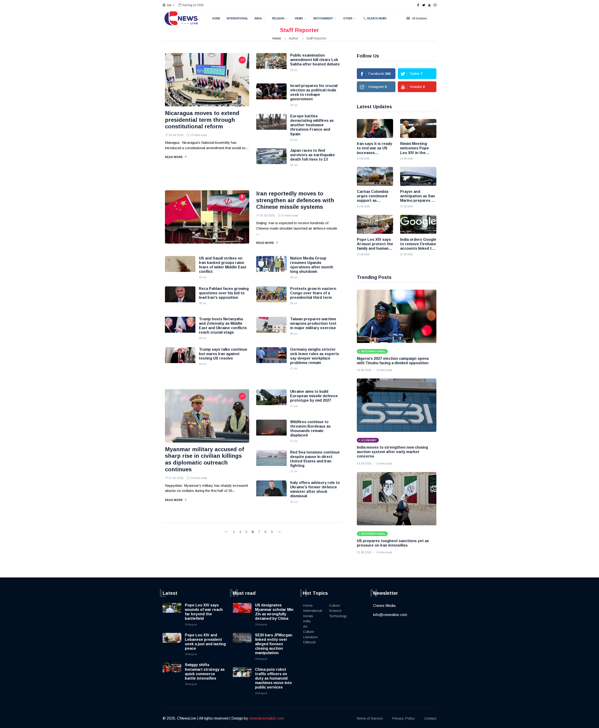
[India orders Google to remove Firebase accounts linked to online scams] (418, 224)
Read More (174, 157)
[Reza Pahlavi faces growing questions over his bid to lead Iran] (180, 298)
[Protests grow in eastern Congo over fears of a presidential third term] (271, 298)
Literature (310, 637)
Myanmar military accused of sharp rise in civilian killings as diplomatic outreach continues (204, 459)
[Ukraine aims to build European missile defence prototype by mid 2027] (271, 401)
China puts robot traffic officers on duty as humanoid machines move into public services (273, 678)
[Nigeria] (396, 316)
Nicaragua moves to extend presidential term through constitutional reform (202, 120)
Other (347, 18)
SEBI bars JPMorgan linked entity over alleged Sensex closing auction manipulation (273, 644)
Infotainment (323, 18)
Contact (430, 718)
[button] (168, 5)
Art (305, 626)
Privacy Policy (403, 718)
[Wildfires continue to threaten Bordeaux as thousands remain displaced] (271, 431)
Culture (308, 632)
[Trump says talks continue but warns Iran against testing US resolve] (180, 359)
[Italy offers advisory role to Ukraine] (271, 492)
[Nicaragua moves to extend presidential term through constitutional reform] (207, 79)
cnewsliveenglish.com (266, 718)
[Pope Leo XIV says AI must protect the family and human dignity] (375, 224)
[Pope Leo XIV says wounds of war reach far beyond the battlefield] (172, 612)
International (237, 18)
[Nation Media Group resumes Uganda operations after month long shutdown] (271, 267)
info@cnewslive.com (390, 615)
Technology (338, 616)
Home (216, 18)
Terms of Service (369, 718)
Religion (278, 18)
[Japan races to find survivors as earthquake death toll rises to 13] (271, 160)
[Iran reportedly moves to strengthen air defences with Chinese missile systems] (207, 217)
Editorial (309, 642)
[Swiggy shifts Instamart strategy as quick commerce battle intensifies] (172, 672)
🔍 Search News (375, 18)
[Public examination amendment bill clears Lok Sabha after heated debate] (271, 64)
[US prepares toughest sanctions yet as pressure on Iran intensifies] (396, 498)
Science (335, 611)
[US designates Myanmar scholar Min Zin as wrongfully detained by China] (242, 612)
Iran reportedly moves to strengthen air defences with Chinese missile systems (295, 200)
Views (299, 18)
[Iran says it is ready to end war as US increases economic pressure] (375, 128)
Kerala (308, 616)
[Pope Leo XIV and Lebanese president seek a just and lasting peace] (172, 642)
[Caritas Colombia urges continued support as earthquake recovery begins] (375, 176)
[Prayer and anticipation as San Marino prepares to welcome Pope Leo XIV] (418, 176)
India (258, 18)
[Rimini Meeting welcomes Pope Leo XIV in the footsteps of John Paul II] (418, 128)
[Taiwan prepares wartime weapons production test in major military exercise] (271, 328)
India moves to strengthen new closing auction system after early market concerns (392, 451)
